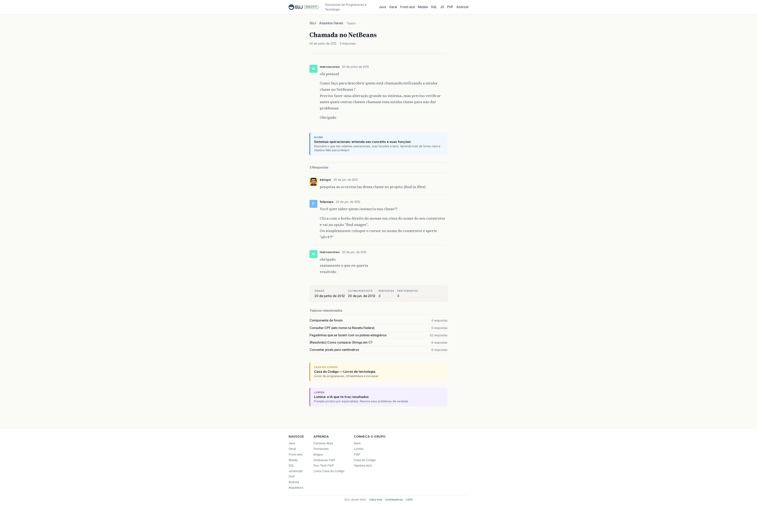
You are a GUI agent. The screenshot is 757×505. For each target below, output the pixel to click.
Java (382, 7)
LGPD (409, 499)
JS (442, 7)
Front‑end (407, 7)
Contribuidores (394, 499)
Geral (393, 7)
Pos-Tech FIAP (323, 465)
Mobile (423, 7)
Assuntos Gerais (331, 23)
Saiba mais (375, 499)
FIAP (357, 454)
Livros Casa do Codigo (328, 471)
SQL (434, 7)
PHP (450, 7)
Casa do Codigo (365, 460)
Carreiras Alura (323, 443)
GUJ (313, 23)
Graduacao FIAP (324, 460)
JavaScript (296, 471)
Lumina (359, 449)
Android (462, 7)
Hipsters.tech (363, 465)
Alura (357, 443)
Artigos (318, 454)
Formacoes (321, 449)
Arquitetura (296, 487)
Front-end (295, 454)
